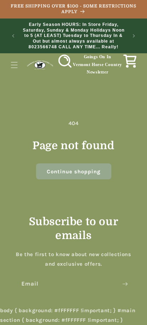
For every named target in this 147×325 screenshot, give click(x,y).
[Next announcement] (134, 36)
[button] (14, 65)
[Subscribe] (125, 284)
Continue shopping (74, 171)
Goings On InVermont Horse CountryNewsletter (97, 64)
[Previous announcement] (13, 36)
